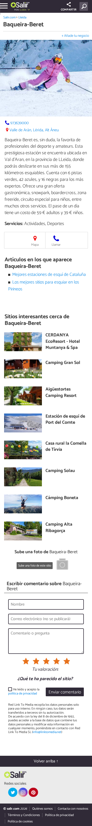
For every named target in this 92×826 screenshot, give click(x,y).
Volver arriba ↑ (46, 761)
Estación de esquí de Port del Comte (65, 420)
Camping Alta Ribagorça (58, 528)
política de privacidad (22, 693)
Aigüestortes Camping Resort (61, 392)
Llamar (56, 244)
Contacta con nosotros (73, 809)
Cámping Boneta (61, 498)
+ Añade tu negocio (75, 36)
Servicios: (14, 224)
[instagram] (23, 792)
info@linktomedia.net (47, 732)
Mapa (35, 244)
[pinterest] (33, 792)
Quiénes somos (42, 809)
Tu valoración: (45, 669)
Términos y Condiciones (24, 815)
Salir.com (9, 17)
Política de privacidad (59, 815)
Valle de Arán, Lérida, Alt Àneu (34, 130)
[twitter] (12, 792)
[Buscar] (85, 6)
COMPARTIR (68, 9)
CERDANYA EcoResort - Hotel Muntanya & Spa (62, 341)
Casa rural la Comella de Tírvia (65, 447)
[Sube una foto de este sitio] (62, 565)
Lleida (22, 17)
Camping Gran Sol (62, 363)
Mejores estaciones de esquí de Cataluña (49, 274)
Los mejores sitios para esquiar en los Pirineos (43, 286)
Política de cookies (20, 821)
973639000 (19, 123)
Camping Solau (60, 471)
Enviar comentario (65, 692)
